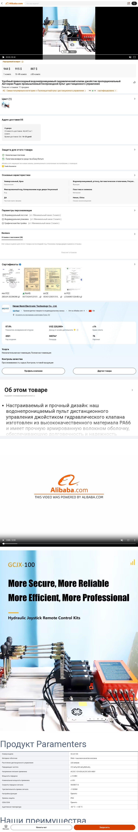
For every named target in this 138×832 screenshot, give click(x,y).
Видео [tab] (65, 52)
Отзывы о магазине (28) (12, 237)
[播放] (3, 57)
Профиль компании (33, 371)
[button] (13, 61)
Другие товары (104, 371)
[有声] (130, 57)
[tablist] (69, 51)
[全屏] (134, 57)
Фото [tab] (72, 52)
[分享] (134, 82)
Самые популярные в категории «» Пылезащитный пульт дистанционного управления (45, 91)
